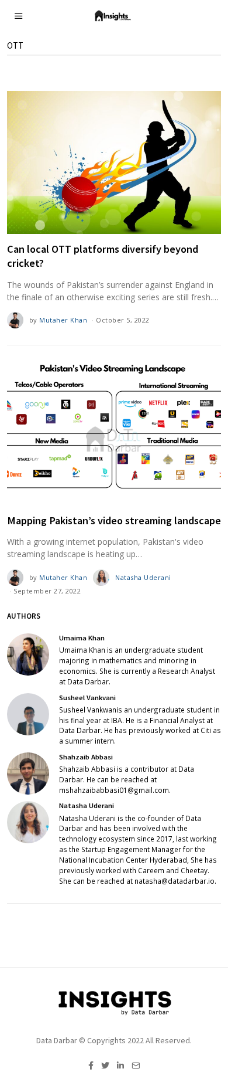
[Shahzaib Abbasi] (28, 773)
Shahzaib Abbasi (86, 756)
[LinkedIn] (120, 1066)
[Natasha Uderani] (28, 822)
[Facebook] (90, 1066)
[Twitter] (105, 1066)
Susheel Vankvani (87, 697)
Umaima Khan (82, 637)
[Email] (136, 1066)
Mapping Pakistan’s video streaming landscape (114, 520)
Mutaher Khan (63, 319)
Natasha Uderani (143, 577)
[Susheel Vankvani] (28, 714)
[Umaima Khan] (28, 654)
